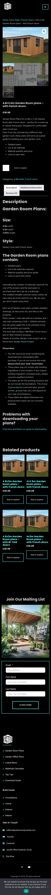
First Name (11, 677)
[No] (47, 886)
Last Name (11, 689)
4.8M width (19, 179)
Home (5, 20)
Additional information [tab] (31, 187)
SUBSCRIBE (25, 705)
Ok (26, 891)
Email (8, 665)
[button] (44, 31)
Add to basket (20, 168)
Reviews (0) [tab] (11, 193)
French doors (27, 20)
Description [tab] (11, 187)
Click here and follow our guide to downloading (24, 429)
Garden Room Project (24, 341)
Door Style (15, 20)
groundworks (16, 387)
